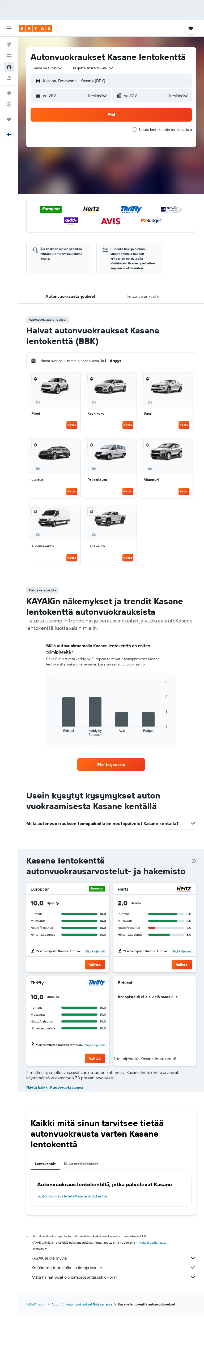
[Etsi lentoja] (9, 44)
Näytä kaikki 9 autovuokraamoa (54, 1087)
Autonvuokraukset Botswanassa (89, 1304)
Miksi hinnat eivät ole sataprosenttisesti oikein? (74, 1277)
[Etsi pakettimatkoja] (9, 78)
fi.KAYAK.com (35, 1304)
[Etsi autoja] (9, 67)
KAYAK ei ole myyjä (49, 1258)
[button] (9, 28)
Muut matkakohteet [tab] (81, 1163)
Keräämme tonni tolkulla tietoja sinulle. (67, 1267)
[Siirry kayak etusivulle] (35, 28)
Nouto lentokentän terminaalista (165, 129)
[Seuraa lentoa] (9, 104)
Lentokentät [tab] (45, 1163)
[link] (111, 764)
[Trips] (9, 119)
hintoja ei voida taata (150, 1242)
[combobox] (48, 68)
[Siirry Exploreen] (9, 93)
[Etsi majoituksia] (9, 55)
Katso (71, 425)
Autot (56, 1304)
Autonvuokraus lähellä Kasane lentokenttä (72, 1196)
